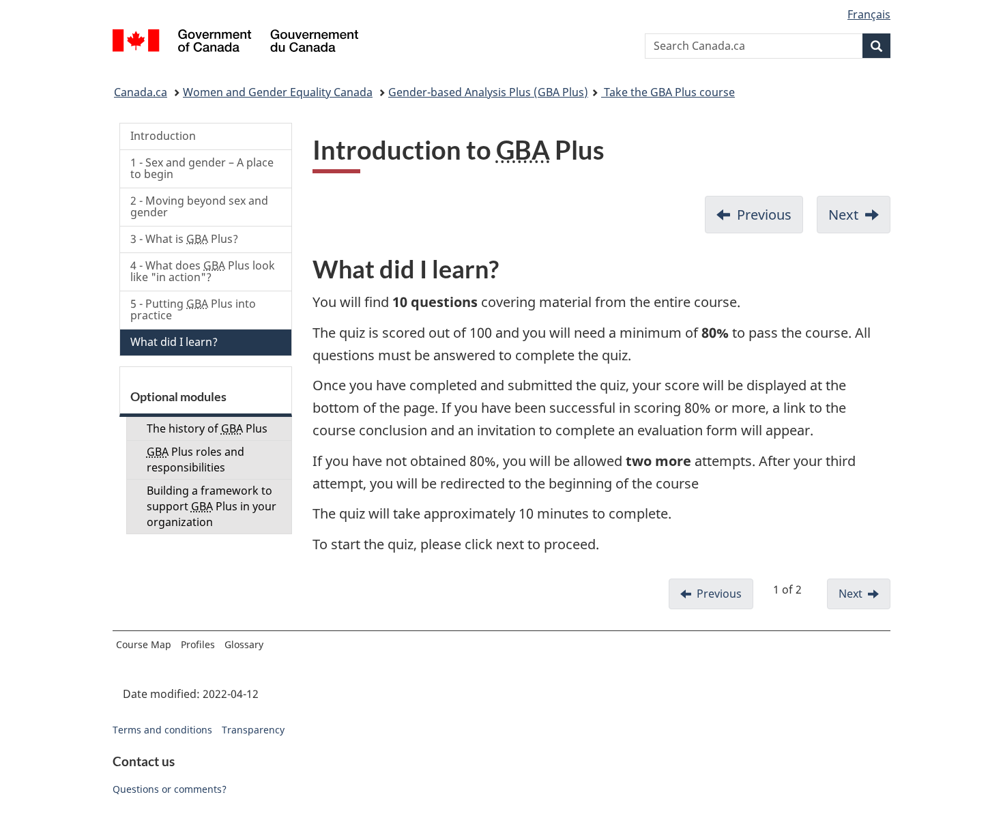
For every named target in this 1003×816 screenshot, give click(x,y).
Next (843, 214)
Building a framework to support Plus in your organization (211, 506)
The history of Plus (207, 428)
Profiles (198, 644)
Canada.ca (140, 92)
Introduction (163, 135)
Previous (764, 214)
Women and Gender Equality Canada (278, 92)
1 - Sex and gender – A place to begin (202, 168)
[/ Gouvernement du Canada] (235, 42)
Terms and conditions (162, 729)
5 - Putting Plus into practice (193, 309)
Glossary (243, 644)
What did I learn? (174, 341)
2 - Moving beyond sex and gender (199, 206)
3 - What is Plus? (184, 238)
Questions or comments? (170, 789)
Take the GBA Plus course (668, 92)
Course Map (143, 644)
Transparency (253, 729)
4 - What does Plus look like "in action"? (202, 271)
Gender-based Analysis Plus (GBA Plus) (488, 92)
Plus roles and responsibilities (195, 459)
